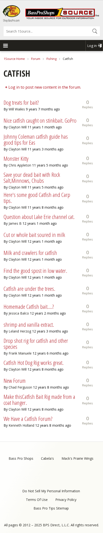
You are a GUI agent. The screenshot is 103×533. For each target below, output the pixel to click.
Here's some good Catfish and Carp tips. (37, 198)
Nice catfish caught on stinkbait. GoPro (40, 120)
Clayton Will (18, 127)
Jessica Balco (19, 313)
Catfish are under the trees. (29, 288)
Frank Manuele (20, 353)
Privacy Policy (65, 499)
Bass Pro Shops (21, 458)
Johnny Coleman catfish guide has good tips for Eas (36, 139)
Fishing (51, 59)
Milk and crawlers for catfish (30, 253)
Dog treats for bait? (21, 102)
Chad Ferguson (20, 387)
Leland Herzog (20, 331)
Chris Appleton (20, 165)
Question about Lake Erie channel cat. (39, 217)
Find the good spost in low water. (35, 271)
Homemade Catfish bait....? (29, 306)
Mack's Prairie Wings (77, 458)
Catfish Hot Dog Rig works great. (33, 363)
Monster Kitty (16, 158)
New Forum (15, 380)
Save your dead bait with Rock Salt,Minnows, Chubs (32, 177)
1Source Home (14, 59)
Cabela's (47, 458)
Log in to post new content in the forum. (44, 87)
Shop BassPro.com (11, 20)
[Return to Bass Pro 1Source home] (62, 18)
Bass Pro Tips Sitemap (51, 508)
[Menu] (5, 46)
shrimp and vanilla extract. (29, 324)
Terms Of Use (37, 499)
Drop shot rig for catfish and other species (36, 343)
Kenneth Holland (21, 425)
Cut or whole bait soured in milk (34, 235)
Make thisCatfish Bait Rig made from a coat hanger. (39, 400)
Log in (92, 45)
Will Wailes (17, 109)
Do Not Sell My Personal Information (51, 491)
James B (15, 223)
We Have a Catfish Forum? (28, 419)
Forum (35, 59)
